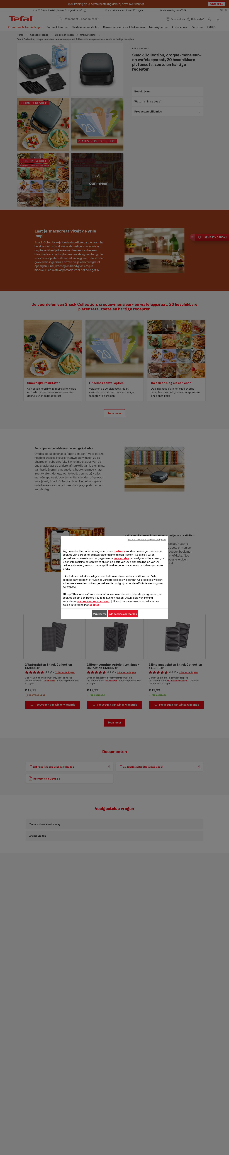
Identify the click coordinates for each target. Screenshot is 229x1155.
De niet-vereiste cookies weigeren (147, 539)
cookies (94, 604)
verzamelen (121, 558)
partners (119, 551)
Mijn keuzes (99, 613)
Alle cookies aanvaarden (123, 613)
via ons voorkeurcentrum (93, 601)
